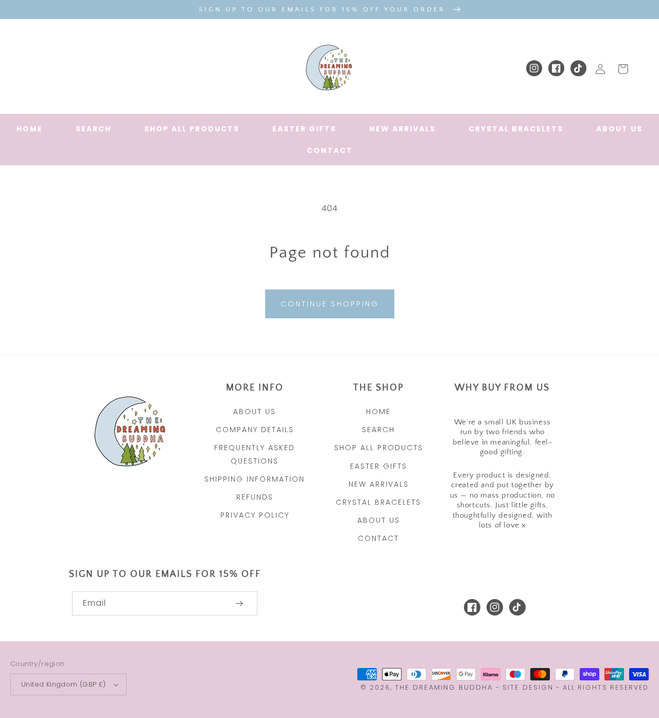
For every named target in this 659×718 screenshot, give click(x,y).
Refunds (254, 497)
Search (378, 429)
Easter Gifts (378, 466)
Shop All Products (378, 447)
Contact (378, 538)
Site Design (527, 687)
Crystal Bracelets (378, 502)
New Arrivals (379, 484)
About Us (254, 411)
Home (378, 411)
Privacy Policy (254, 515)
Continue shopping (330, 304)
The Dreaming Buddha (445, 687)
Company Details (255, 429)
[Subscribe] (239, 603)
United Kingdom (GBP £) (63, 684)
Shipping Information (254, 479)
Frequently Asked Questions (254, 454)
